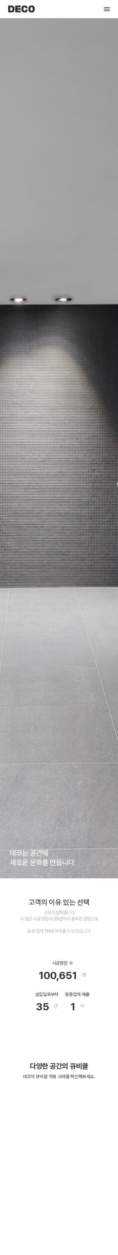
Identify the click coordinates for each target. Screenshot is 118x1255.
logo (21, 9)
